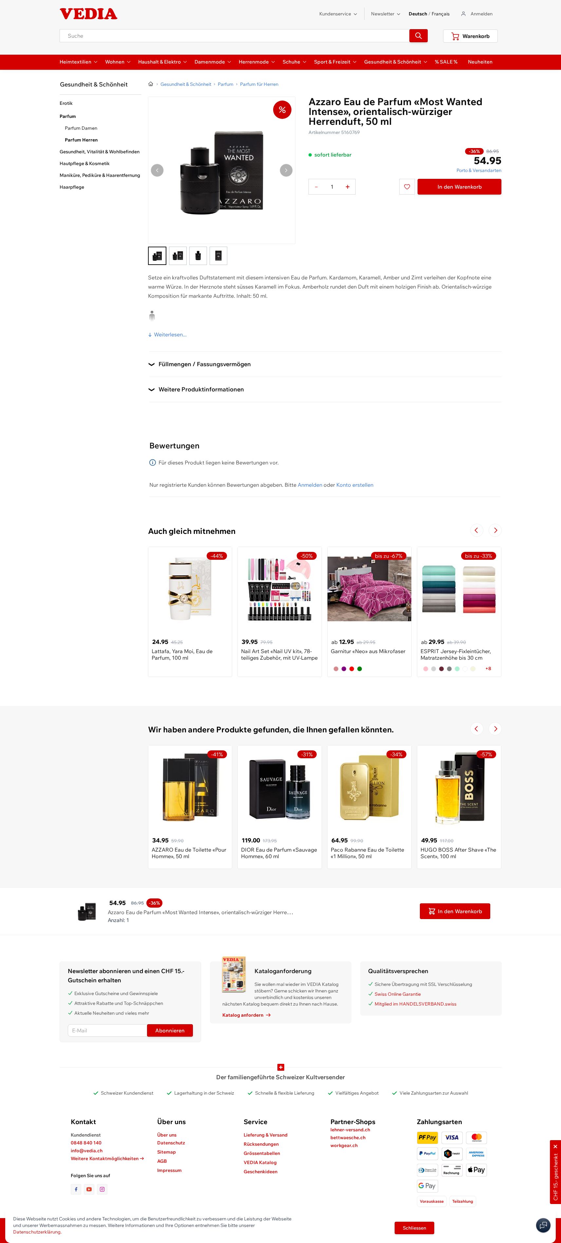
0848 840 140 (86, 1143)
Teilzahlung (462, 1201)
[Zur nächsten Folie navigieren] (495, 530)
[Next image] (286, 170)
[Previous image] (157, 170)
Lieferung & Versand (266, 1135)
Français (441, 14)
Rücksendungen (261, 1144)
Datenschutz (171, 1143)
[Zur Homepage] (151, 84)
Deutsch (418, 14)
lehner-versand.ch (350, 1130)
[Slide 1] (157, 256)
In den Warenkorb (460, 186)
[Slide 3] (198, 256)
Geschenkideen (260, 1172)
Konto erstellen (354, 484)
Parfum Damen (81, 128)
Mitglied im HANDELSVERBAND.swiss (416, 1004)
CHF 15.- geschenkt (555, 1177)
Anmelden (310, 484)
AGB (162, 1161)
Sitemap (166, 1152)
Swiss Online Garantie (398, 994)
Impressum (169, 1170)
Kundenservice (335, 14)
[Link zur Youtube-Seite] (90, 1189)
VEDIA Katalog (260, 1162)
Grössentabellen (262, 1153)
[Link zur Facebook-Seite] (77, 1189)
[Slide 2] (178, 256)
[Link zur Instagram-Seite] (102, 1189)
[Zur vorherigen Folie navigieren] (476, 530)
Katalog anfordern (242, 1015)
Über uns (167, 1135)
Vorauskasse (432, 1201)
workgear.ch (344, 1145)
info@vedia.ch (87, 1151)
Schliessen (414, 1228)
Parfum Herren (81, 140)
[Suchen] (418, 35)
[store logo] (89, 14)
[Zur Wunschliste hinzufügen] (407, 187)
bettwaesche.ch (347, 1137)
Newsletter (382, 14)
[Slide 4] (218, 256)
